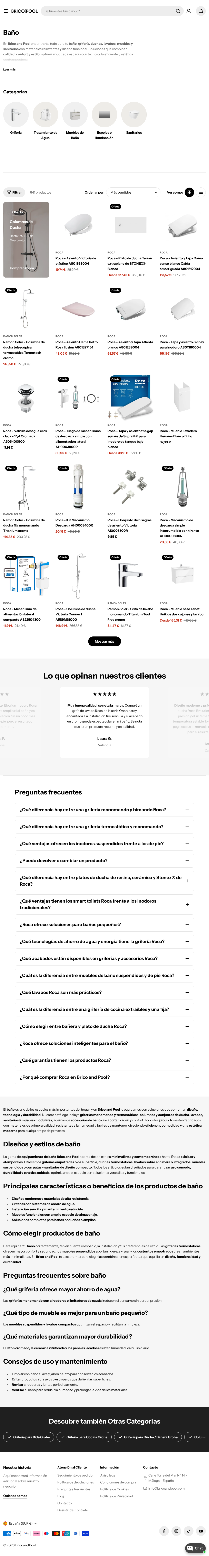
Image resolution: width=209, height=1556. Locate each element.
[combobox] (112, 11)
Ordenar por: (94, 192)
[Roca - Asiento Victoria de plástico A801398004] (79, 225)
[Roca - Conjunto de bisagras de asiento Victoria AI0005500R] (131, 487)
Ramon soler (12, 336)
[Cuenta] (188, 11)
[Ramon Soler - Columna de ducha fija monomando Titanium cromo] (26, 487)
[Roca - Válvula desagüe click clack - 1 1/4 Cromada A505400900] (26, 398)
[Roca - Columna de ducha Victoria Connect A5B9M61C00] (79, 576)
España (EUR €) (21, 1523)
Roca (59, 252)
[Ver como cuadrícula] (189, 192)
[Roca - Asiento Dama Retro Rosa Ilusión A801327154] (79, 309)
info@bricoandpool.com (166, 1488)
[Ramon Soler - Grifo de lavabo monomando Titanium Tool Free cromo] (131, 576)
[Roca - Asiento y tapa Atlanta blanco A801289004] (131, 309)
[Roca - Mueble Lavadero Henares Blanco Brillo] (183, 398)
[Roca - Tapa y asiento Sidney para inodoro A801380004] (183, 309)
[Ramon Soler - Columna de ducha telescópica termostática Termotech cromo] (26, 309)
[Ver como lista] (201, 192)
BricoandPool (25, 1545)
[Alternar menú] (5, 11)
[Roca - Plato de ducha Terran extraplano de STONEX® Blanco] (131, 225)
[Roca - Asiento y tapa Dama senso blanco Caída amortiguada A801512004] (183, 225)
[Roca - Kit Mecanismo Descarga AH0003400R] (79, 487)
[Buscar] (178, 11)
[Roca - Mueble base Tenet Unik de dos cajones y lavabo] (183, 576)
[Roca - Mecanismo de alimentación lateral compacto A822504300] (26, 576)
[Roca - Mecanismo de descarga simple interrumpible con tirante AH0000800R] (183, 487)
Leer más (9, 69)
